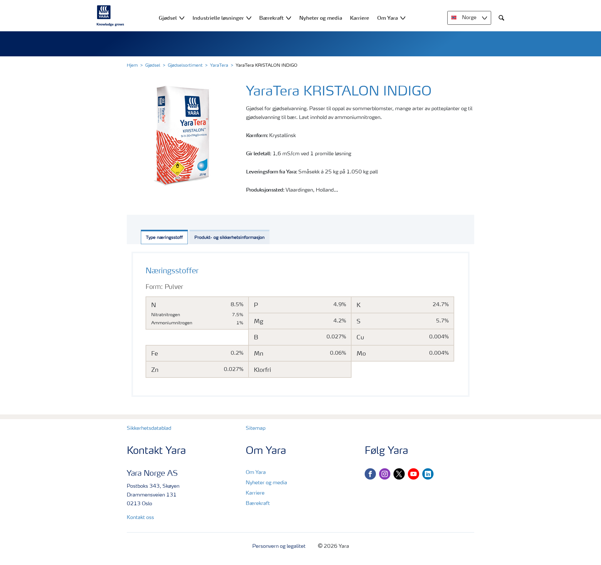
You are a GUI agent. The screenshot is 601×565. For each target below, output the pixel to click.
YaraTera (219, 65)
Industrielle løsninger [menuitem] (218, 18)
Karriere (255, 493)
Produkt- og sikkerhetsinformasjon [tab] (229, 237)
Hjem (132, 65)
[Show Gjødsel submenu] (181, 17)
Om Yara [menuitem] (387, 18)
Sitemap (255, 428)
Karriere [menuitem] (359, 18)
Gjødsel (152, 65)
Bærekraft (258, 503)
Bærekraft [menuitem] (271, 18)
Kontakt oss (140, 517)
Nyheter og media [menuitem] (320, 18)
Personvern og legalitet (279, 546)
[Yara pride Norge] (110, 15)
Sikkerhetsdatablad (149, 428)
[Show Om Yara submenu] (402, 17)
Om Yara (256, 472)
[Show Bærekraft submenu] (288, 17)
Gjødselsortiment (185, 65)
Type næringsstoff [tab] (164, 237)
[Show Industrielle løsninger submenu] (248, 17)
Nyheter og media (266, 482)
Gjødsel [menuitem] (168, 18)
